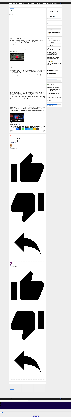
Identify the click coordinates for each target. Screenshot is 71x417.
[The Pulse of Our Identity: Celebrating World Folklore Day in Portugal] (15, 388)
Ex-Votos (54, 71)
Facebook (10, 398)
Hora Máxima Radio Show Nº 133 (52, 44)
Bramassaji (54, 73)
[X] (20, 129)
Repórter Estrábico (55, 70)
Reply (1, 408)
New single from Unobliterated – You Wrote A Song (39, 393)
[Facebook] (17, 129)
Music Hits (44, 3)
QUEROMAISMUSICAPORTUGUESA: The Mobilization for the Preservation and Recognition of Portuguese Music (53, 53)
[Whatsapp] (23, 129)
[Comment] (37, 129)
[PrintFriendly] (31, 129)
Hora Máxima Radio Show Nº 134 (52, 42)
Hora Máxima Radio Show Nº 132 (52, 51)
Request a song (38, 3)
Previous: (11, 131)
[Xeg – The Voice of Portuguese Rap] (27, 388)
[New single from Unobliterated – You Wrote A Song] (39, 388)
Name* (19, 138)
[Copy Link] (34, 129)
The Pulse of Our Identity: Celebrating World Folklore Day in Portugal (15, 393)
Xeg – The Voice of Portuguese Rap (52, 45)
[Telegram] (28, 129)
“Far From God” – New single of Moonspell (53, 49)
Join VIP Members (54, 3)
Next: (43, 131)
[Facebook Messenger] (26, 129)
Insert (1, 412)
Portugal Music (12, 12)
